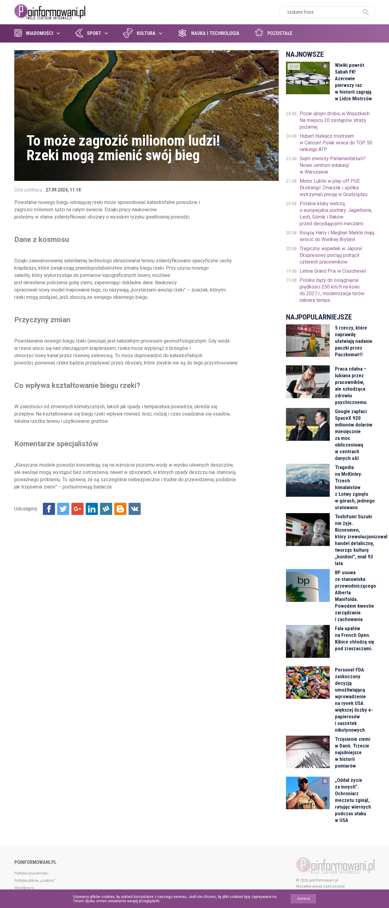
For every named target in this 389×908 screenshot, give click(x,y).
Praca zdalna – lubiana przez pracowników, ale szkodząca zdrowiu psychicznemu (351, 385)
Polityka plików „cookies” (34, 881)
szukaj (366, 12)
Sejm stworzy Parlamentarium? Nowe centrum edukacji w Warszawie (333, 165)
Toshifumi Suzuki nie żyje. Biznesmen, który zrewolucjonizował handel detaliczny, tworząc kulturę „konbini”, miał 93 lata (355, 539)
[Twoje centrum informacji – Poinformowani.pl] (50, 11)
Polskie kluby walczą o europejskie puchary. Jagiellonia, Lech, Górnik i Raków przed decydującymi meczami (336, 213)
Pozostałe (279, 33)
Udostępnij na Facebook (49, 509)
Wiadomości (39, 33)
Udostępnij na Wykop (106, 509)
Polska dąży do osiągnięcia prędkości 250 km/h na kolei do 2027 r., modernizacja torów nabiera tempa (332, 290)
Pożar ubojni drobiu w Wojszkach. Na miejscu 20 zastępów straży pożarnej (335, 120)
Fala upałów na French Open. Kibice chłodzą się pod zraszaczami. (354, 638)
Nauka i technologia (215, 33)
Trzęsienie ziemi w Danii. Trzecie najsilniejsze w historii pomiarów (352, 752)
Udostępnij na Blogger (120, 509)
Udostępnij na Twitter (63, 509)
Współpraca (24, 888)
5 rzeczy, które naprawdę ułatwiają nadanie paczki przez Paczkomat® (353, 341)
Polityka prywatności (31, 873)
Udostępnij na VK (135, 509)
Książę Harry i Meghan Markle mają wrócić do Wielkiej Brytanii (337, 236)
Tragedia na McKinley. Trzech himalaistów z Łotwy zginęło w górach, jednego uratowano (355, 487)
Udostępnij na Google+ (77, 509)
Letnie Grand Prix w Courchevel (333, 271)
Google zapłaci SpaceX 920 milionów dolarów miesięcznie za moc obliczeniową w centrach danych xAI (353, 434)
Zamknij (303, 899)
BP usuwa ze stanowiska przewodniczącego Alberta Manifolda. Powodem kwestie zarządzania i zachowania (355, 595)
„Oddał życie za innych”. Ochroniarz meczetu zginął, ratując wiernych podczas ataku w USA (353, 800)
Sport (94, 33)
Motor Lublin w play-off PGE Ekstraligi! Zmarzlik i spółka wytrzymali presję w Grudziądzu (333, 187)
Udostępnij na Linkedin (92, 509)
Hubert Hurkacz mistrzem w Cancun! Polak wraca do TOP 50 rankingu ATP (336, 142)
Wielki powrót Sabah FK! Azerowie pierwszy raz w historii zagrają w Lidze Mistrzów (353, 82)
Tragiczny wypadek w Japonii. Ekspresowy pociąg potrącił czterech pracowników (331, 255)
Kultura (146, 33)
